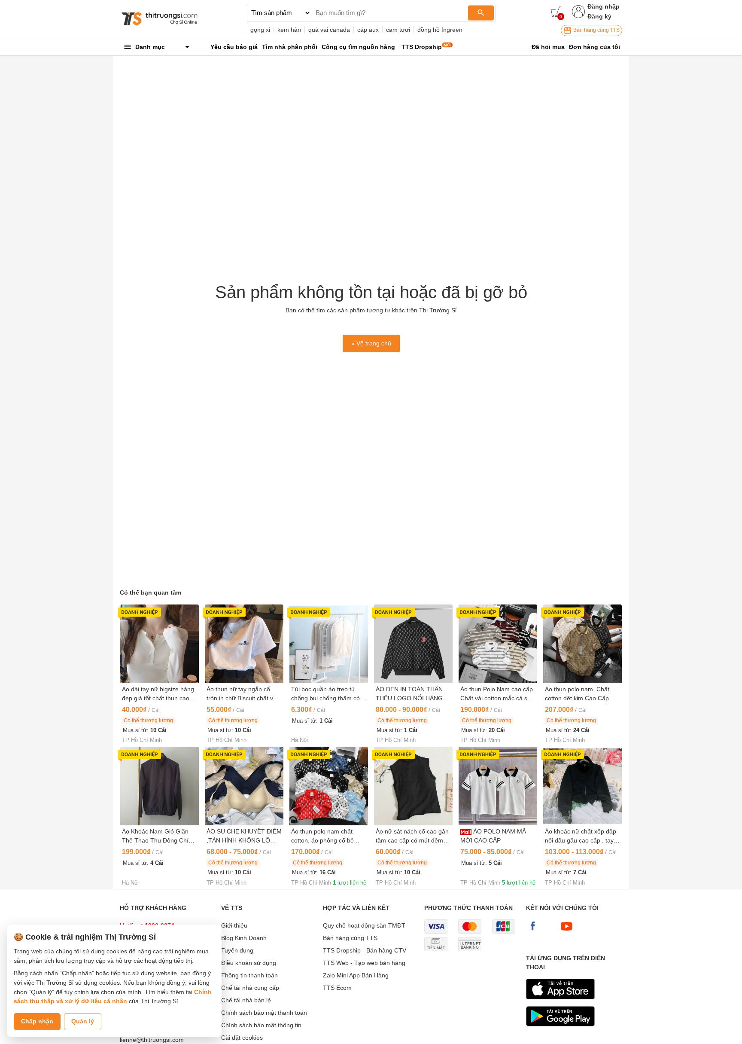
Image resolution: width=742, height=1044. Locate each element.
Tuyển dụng (237, 950)
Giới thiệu (234, 925)
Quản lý (82, 1021)
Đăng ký (599, 16)
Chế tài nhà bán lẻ (246, 1000)
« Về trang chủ (371, 343)
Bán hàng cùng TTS (596, 30)
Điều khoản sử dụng (248, 962)
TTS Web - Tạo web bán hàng (364, 962)
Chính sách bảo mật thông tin (261, 1025)
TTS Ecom (337, 987)
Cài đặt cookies (242, 1037)
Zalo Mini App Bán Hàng (356, 975)
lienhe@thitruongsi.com (152, 1039)
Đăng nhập (603, 6)
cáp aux (368, 29)
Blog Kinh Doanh (244, 937)
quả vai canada (329, 29)
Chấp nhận (37, 1021)
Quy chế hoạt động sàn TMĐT (364, 925)
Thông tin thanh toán (249, 975)
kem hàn (289, 29)
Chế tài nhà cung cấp (250, 987)
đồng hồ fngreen (439, 29)
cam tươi (398, 29)
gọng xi (260, 29)
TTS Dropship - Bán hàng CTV (364, 950)
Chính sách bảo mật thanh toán (264, 1012)
